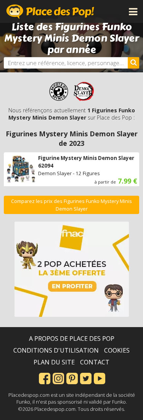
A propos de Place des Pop (71, 338)
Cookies (117, 350)
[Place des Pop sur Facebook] (44, 377)
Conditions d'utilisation (56, 350)
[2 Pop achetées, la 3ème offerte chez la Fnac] (71, 269)
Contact (94, 362)
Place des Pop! (50, 11)
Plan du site (54, 362)
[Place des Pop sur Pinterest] (72, 377)
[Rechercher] (133, 63)
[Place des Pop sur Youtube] (99, 377)
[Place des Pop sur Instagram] (58, 377)
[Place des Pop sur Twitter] (86, 377)
